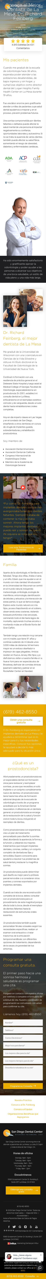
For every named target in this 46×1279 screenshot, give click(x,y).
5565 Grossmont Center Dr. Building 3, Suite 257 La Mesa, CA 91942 (22, 1237)
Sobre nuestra (23, 27)
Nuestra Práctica (23, 1100)
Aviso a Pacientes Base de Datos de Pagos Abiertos (20, 1219)
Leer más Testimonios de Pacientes (21, 548)
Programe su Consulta (21, 1086)
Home (23, 25)
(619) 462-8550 (20, 712)
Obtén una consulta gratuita (21, 721)
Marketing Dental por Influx (27, 1243)
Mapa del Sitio (31, 1213)
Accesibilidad (22, 1215)
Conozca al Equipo (23, 1109)
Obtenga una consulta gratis (21, 1190)
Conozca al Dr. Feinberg (23, 1104)
